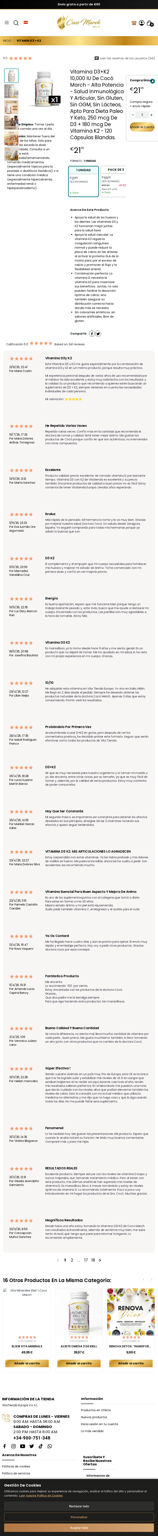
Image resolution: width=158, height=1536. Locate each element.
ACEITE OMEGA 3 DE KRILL (79, 1346)
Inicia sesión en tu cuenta (99, 1424)
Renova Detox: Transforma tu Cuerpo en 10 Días (131, 1346)
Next (54, 89)
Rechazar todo (79, 1506)
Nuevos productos (94, 1417)
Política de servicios (16, 1473)
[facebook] (4, 1446)
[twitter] (31, 1446)
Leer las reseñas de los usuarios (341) (127, 58)
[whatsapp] (49, 1446)
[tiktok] (40, 1446)
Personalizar (79, 1517)
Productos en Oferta (96, 1410)
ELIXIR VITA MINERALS (27, 1346)
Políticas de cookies (16, 1466)
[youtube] (22, 1446)
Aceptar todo (79, 1527)
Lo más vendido (92, 1431)
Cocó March (27, 1341)
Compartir (92, 334)
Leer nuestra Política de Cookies (41, 1495)
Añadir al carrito (142, 127)
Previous (33, 89)
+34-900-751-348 (31, 1438)
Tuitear (98, 334)
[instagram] (13, 1446)
